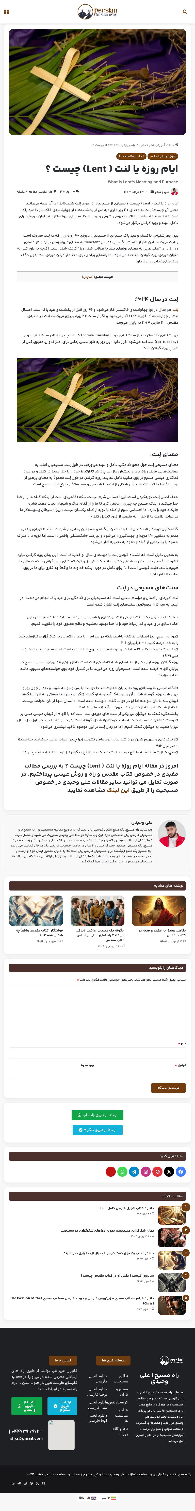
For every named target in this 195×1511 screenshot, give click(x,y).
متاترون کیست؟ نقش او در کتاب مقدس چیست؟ (117, 1276)
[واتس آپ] (122, 1172)
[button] (113, 1360)
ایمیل (180, 1065)
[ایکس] (169, 1172)
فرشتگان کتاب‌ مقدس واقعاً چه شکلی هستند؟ (39, 933)
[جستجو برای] (184, 13)
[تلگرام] (134, 1172)
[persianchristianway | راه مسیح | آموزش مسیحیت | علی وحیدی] (97, 12)
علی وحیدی (161, 192)
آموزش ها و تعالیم (152, 145)
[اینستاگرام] (146, 1172)
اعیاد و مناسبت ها (131, 156)
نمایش (87, 277)
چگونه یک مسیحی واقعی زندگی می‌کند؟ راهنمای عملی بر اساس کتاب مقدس (100, 935)
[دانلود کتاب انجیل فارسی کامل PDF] (172, 1215)
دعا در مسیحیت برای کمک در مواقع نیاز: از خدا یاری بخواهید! (109, 1253)
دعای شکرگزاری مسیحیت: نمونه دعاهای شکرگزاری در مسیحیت (107, 1231)
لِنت (175, 310)
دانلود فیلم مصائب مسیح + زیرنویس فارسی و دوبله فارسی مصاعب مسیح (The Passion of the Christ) (82, 1301)
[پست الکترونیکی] (111, 1172)
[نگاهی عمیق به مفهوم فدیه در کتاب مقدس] (159, 911)
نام (182, 1043)
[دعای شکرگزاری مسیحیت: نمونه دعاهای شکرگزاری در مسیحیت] (172, 1237)
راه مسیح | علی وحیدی (159, 1378)
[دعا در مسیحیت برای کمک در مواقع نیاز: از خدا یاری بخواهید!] (172, 1260)
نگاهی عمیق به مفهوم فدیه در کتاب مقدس (162, 933)
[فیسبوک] (181, 1172)
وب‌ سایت (87, 1065)
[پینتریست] (157, 1172)
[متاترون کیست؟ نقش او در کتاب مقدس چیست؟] (172, 1282)
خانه (172, 145)
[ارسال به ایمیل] (152, 192)
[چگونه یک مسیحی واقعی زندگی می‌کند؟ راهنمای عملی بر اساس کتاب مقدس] (97, 911)
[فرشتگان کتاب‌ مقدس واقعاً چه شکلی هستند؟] (36, 911)
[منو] (6, 13)
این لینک (118, 790)
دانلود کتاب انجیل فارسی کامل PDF (127, 1208)
